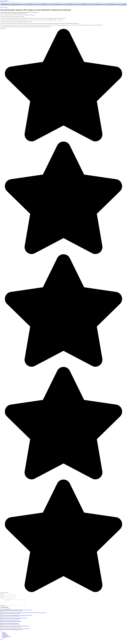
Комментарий (2, 605)
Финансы (4, 637)
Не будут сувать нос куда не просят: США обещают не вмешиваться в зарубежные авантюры (16, 609)
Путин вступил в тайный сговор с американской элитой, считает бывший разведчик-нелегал (16, 615)
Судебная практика (5, 635)
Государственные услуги (6, 636)
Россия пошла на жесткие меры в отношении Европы (9, 623)
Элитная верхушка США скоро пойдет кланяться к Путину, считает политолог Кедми (14, 628)
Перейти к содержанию (4, 0)
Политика (36, 12)
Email (1, 596)
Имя (1, 594)
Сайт (1, 598)
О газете (3, 632)
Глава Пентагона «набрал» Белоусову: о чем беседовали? (10, 620)
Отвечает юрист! (5, 634)
